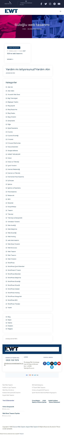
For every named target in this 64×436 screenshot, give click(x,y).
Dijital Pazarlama (13, 128)
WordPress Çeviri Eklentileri (16, 266)
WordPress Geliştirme (14, 277)
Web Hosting (12, 236)
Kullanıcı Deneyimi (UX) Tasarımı (11, 392)
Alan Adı (10, 87)
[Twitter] (46, 4)
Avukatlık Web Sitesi (14, 94)
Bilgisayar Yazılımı (13, 102)
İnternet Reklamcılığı (14, 169)
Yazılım (10, 307)
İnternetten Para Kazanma (16, 176)
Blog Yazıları (11, 113)
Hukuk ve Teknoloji (13, 161)
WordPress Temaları (14, 304)
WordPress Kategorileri (15, 296)
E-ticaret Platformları (14, 143)
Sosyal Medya (12, 206)
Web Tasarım (12, 251)
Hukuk (10, 158)
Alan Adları (11, 90)
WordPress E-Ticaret (14, 270)
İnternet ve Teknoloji (14, 173)
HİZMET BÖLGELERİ (14, 154)
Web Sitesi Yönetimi (14, 244)
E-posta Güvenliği (13, 135)
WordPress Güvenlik (14, 285)
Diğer (9, 124)
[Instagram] (50, 4)
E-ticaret (10, 139)
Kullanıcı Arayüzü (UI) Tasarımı (40, 390)
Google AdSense (13, 150)
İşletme (10, 184)
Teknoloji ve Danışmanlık (15, 217)
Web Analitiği (12, 225)
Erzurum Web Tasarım (19, 426)
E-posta (10, 131)
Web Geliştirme (12, 229)
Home (24, 28)
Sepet (9, 319)
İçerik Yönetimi (12, 165)
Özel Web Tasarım (7, 385)
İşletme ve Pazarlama (14, 188)
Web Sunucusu (12, 247)
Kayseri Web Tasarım (32, 426)
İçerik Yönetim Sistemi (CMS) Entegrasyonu (44, 392)
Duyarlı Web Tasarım (8, 395)
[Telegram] (54, 4)
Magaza (10, 328)
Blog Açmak (11, 105)
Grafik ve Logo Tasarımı (9, 387)
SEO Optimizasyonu (37, 385)
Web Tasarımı (12, 255)
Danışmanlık (11, 120)
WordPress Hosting (14, 292)
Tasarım (10, 210)
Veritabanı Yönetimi (14, 221)
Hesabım (10, 325)
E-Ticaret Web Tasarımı (38, 387)
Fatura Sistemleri (13, 146)
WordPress (11, 262)
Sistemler (10, 203)
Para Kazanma (12, 191)
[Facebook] (41, 4)
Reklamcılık (11, 195)
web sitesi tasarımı (13, 240)
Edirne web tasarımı (14, 53)
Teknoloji (10, 214)
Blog (9, 316)
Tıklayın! (22, 433)
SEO (9, 199)
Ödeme (10, 322)
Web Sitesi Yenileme (8, 390)
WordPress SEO (13, 300)
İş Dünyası (11, 180)
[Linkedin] (55, 363)
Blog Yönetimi (12, 117)
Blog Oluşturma (12, 109)
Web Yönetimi (12, 259)
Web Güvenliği (12, 232)
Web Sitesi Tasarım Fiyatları (11, 413)
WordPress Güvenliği (14, 281)
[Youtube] (59, 4)
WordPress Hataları (14, 289)
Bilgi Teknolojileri (13, 98)
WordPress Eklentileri (14, 274)
